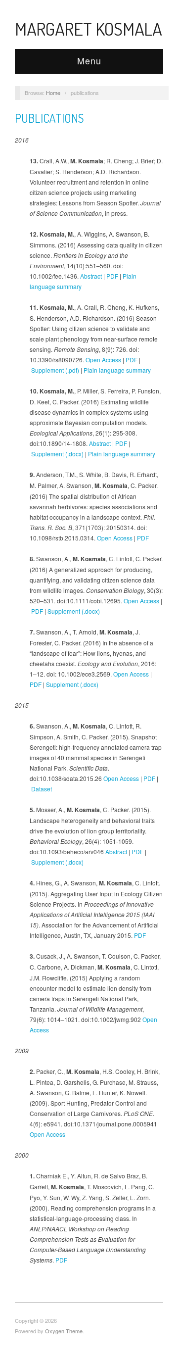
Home (53, 93)
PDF (112, 276)
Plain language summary (117, 370)
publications (49, 118)
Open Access (103, 359)
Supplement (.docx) (57, 453)
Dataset (41, 788)
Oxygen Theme (64, 1331)
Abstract (91, 276)
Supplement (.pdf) (55, 370)
